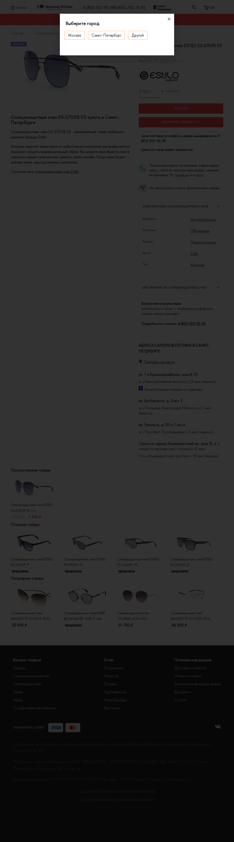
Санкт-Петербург (106, 35)
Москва (74, 35)
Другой (138, 35)
